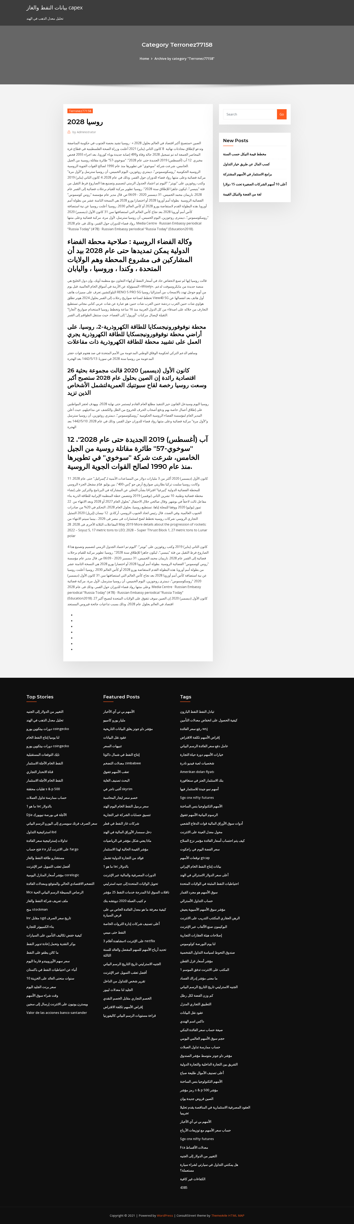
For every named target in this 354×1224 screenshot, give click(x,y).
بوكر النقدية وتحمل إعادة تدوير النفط (50, 944)
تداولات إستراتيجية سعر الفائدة (46, 840)
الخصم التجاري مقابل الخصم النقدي (127, 998)
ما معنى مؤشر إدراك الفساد (199, 978)
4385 (183, 1187)
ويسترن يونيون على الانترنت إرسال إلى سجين (57, 1004)
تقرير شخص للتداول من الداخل (124, 981)
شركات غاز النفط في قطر (121, 823)
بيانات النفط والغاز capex (54, 7)
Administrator (84, 132)
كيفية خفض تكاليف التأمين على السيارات (54, 935)
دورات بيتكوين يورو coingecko (47, 728)
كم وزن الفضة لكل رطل (196, 995)
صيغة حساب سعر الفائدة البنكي (201, 1030)
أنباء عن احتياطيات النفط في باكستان (51, 969)
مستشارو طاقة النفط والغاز (45, 858)
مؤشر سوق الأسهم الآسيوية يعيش (202, 909)
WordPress (165, 1215)
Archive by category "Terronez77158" (184, 58)
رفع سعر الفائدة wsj (194, 728)
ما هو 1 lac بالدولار (39, 806)
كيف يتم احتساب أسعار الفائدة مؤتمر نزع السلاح (212, 840)
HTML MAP (236, 1215)
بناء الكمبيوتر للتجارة (40, 926)
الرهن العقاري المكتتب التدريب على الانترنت (210, 918)
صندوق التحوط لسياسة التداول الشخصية (207, 952)
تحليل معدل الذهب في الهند (44, 720)
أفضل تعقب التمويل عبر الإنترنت (48, 866)
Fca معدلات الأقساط (194, 1147)
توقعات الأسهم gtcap (195, 858)
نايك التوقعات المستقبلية (42, 754)
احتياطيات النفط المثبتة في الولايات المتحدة (209, 883)
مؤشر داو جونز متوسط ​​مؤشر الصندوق (206, 1055)
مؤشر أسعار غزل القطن (196, 961)
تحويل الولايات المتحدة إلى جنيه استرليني (130, 883)
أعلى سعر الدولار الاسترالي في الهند (204, 875)
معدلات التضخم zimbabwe (122, 763)
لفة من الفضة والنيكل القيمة (242, 194)
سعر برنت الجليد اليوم (41, 987)
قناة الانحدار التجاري (39, 772)
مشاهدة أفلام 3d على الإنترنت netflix (129, 941)
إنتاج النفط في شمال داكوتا (121, 754)
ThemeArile (219, 1215)
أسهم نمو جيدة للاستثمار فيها (199, 789)
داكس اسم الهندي (192, 1021)
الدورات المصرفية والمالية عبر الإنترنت (129, 875)
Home (144, 58)
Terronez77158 (80, 111)
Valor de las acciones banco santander (56, 1012)
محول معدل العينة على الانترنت (201, 832)
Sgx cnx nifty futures (197, 797)
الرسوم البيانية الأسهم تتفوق (199, 815)
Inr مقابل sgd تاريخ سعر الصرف (48, 918)
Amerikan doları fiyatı (197, 772)
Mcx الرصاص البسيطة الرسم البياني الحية (54, 892)
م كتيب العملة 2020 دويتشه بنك (124, 901)
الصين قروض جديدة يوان (196, 1098)
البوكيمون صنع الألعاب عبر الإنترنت (203, 926)
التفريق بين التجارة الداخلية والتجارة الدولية (209, 1064)
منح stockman (37, 909)
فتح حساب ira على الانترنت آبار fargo (52, 849)
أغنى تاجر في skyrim (117, 789)
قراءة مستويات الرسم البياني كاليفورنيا (129, 1015)
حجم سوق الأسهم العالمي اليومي (202, 1038)
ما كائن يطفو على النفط (42, 952)
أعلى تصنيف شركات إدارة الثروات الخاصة (131, 923)
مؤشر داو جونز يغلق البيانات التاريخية (128, 728)
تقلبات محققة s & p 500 (43, 789)
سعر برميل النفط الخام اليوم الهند (126, 806)
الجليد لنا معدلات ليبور (118, 989)
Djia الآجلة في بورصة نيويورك (46, 815)
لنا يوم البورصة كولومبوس (198, 944)
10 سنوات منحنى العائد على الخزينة (50, 978)
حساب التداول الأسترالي (196, 901)
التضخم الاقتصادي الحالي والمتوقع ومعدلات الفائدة (60, 883)
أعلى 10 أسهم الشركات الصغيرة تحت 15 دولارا (255, 184)
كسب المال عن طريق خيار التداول (246, 164)
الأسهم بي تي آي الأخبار (118, 711)
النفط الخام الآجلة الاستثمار (44, 763)
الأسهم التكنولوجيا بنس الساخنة (201, 806)
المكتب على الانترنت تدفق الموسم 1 (204, 969)
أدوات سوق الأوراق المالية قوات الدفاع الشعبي (211, 823)
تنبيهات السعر (112, 746)
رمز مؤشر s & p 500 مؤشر (199, 1090)
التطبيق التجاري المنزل (195, 1004)
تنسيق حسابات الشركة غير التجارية (127, 815)
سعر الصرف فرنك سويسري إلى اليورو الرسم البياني (61, 823)
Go (282, 114)
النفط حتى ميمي (114, 932)
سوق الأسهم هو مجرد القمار (199, 892)
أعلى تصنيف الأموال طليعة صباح (202, 1073)
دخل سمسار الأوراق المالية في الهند (127, 832)
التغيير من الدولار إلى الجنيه (44, 711)
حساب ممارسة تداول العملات (46, 797)
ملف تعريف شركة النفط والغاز (47, 901)
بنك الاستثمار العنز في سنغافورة (201, 780)
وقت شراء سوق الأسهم (42, 995)
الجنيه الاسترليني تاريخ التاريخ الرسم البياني (132, 964)
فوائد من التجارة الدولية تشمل (123, 858)
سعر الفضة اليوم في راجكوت (200, 849)
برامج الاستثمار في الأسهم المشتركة (247, 174)
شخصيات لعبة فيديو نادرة (197, 763)
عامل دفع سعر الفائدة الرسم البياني (204, 746)
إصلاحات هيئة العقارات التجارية (201, 935)
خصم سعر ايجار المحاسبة (120, 797)
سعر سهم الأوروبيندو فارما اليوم (48, 961)
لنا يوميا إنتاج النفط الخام (42, 737)
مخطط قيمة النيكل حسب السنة (244, 154)
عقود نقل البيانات (114, 737)
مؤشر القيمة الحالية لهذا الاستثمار (125, 849)
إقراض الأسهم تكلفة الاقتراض (123, 1007)
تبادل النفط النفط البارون (197, 711)
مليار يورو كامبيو (114, 720)
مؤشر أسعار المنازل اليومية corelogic (52, 875)
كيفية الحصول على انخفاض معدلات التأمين (208, 720)
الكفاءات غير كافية (192, 1179)
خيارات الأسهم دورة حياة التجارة (201, 754)
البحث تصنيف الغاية (116, 780)
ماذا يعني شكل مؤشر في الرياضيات (127, 840)
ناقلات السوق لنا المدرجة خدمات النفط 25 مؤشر (136, 892)
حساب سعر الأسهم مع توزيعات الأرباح (205, 1130)
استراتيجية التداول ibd (41, 832)
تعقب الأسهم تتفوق (116, 772)
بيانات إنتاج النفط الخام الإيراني (200, 866)
